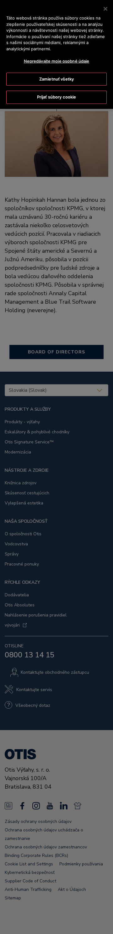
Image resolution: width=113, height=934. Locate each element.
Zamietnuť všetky (56, 79)
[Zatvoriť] (105, 9)
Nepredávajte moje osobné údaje (56, 61)
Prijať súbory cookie (56, 96)
